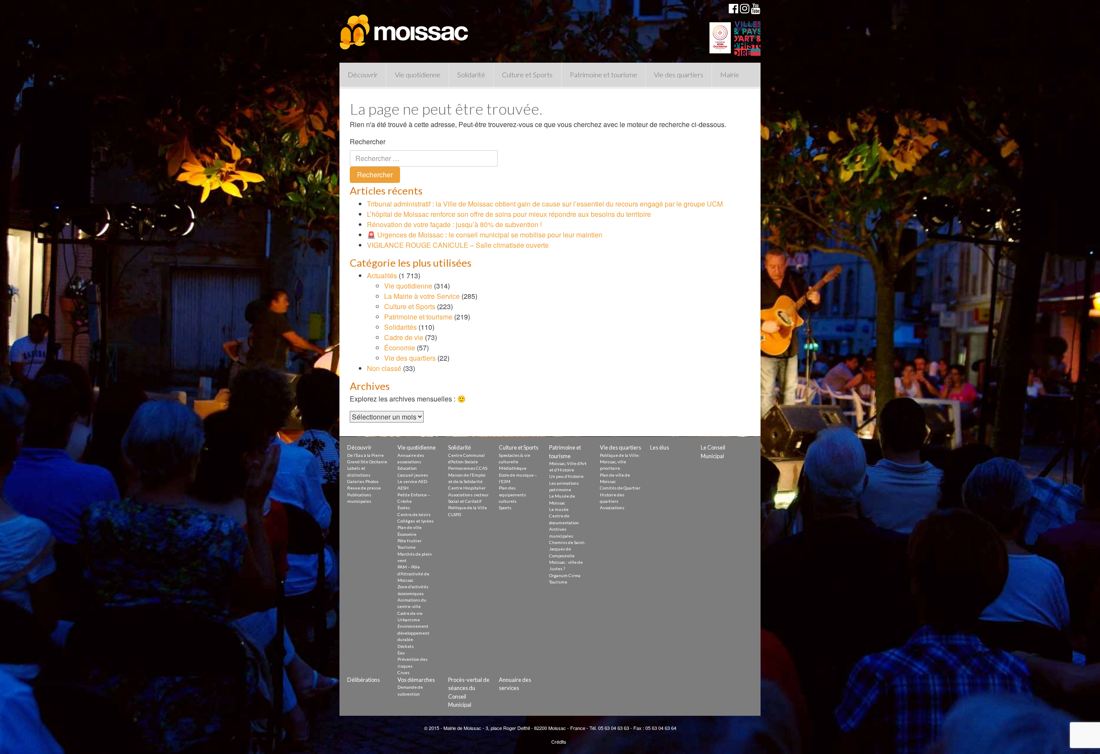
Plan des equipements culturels (512, 494)
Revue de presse (364, 487)
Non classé (384, 368)
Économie (399, 348)
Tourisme (406, 547)
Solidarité (471, 74)
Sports (505, 507)
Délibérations (363, 679)
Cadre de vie (403, 337)
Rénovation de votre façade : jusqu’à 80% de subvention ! (454, 224)
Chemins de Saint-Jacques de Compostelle (567, 549)
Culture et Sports (527, 74)
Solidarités (400, 327)
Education (407, 468)
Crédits (558, 741)
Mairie (729, 74)
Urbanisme (408, 619)
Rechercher (367, 141)
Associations (612, 507)
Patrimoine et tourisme (603, 74)
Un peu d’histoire (566, 476)
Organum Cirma (565, 575)
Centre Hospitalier (467, 487)
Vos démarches (416, 679)
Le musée (558, 509)
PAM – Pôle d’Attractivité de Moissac (413, 573)
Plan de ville (409, 527)
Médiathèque (512, 468)
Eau (401, 652)
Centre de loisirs (414, 514)
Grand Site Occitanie (367, 461)
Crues (403, 672)
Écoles (403, 507)
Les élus (659, 447)
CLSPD (454, 514)
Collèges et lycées (415, 520)
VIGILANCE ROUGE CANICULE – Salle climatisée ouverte (458, 245)
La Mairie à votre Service (422, 296)
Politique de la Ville (467, 507)
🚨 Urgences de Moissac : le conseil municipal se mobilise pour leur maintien (484, 235)
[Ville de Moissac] (404, 27)
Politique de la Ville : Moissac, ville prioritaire (620, 462)
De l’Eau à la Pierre (365, 455)
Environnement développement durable (413, 632)
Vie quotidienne (417, 74)
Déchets (405, 646)
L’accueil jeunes (412, 474)
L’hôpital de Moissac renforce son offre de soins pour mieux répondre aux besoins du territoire (509, 214)
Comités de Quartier (620, 487)
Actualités (382, 275)
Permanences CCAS (467, 468)
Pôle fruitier (409, 540)
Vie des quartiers (678, 74)
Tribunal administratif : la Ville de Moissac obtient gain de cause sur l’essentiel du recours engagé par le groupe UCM (545, 204)
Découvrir (363, 74)
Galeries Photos (363, 481)
